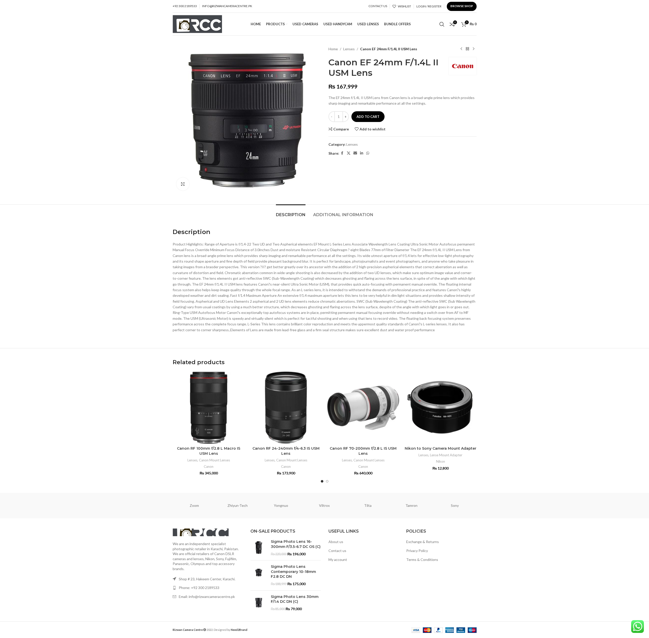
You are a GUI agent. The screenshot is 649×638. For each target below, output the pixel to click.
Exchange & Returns (422, 541)
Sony (455, 505)
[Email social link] (355, 153)
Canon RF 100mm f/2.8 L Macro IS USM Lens (208, 451)
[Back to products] (467, 49)
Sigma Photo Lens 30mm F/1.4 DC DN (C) (295, 599)
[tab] (291, 212)
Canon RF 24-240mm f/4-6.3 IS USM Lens (286, 451)
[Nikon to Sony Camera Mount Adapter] (440, 408)
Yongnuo (281, 505)
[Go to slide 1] (322, 481)
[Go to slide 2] (327, 481)
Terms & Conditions (422, 559)
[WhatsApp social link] (368, 153)
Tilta (368, 505)
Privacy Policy (417, 550)
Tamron (411, 505)
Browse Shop (461, 6)
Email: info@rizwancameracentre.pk (207, 596)
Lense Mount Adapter (446, 455)
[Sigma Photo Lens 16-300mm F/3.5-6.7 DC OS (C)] (258, 547)
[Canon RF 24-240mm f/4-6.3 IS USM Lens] (286, 408)
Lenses (349, 49)
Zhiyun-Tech (237, 505)
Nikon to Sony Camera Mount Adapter (440, 448)
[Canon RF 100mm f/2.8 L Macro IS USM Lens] (209, 408)
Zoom (194, 505)
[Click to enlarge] (182, 184)
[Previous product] (461, 49)
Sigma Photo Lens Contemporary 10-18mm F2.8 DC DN (293, 571)
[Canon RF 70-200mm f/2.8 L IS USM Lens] (363, 408)
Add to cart (368, 117)
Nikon (440, 461)
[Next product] (473, 49)
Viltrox (324, 505)
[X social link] (348, 153)
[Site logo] (197, 23)
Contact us (337, 550)
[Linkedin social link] (362, 153)
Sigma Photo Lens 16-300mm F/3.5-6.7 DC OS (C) (296, 544)
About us (335, 541)
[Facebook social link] (342, 153)
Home (333, 49)
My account (337, 559)
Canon (208, 466)
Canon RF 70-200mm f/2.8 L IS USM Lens (363, 451)
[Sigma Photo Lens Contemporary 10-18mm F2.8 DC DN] (258, 575)
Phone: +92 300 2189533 (199, 587)
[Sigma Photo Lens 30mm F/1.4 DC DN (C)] (258, 602)
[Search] (442, 24)
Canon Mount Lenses (214, 460)
